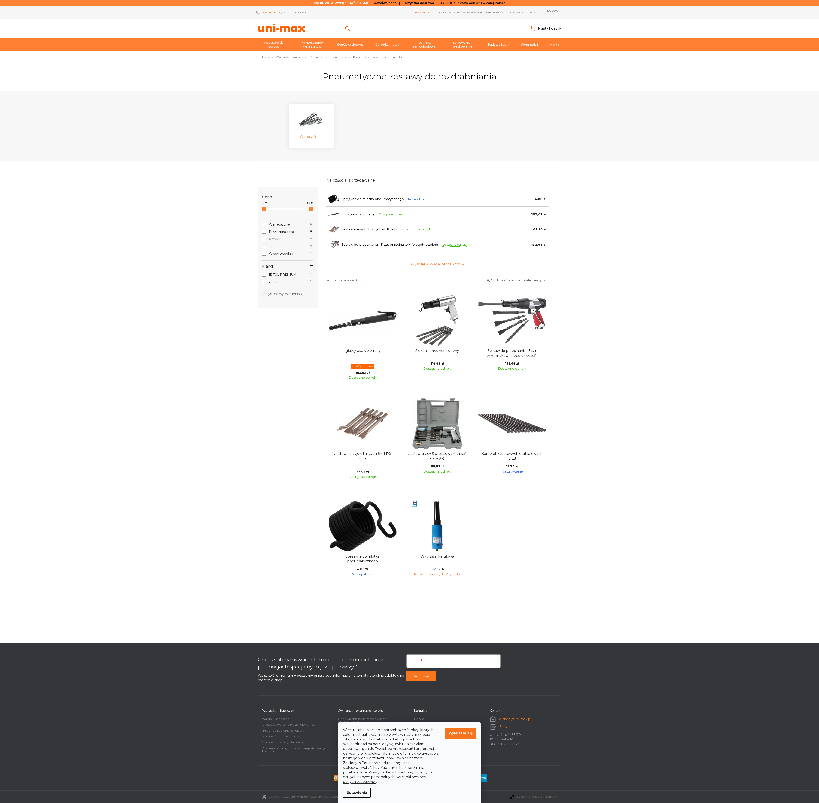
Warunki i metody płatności (282, 742)
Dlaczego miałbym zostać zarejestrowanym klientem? (294, 749)
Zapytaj (505, 727)
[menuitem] (274, 44)
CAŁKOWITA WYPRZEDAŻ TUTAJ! (340, 3)
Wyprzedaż (423, 12)
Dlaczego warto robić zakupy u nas (288, 725)
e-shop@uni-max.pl (515, 719)
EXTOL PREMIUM (290, 275)
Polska (419, 719)
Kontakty (517, 12)
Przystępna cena (290, 232)
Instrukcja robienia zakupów (283, 731)
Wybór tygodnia (290, 254)
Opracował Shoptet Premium (536, 796)
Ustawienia (357, 793)
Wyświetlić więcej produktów (436, 264)
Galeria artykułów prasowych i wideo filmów (470, 12)
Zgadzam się (461, 733)
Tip (290, 246)
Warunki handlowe (276, 719)
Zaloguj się (421, 676)
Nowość (290, 239)
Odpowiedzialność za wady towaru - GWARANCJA (364, 720)
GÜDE (290, 282)
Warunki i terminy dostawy (281, 736)
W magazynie (290, 224)
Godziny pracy (271, 12)
